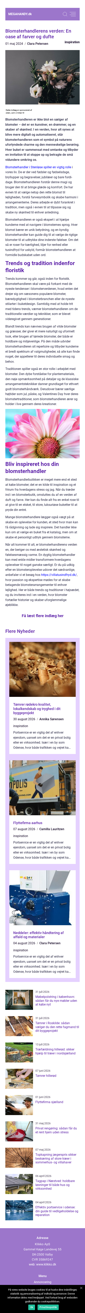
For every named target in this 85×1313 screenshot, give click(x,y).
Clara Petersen (37, 44)
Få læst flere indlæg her (42, 615)
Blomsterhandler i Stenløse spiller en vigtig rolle (38, 167)
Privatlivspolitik (48, 1307)
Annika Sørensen (51, 719)
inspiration (72, 42)
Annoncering (42, 1282)
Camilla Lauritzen (51, 829)
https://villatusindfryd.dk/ (59, 575)
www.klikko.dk (46, 1264)
